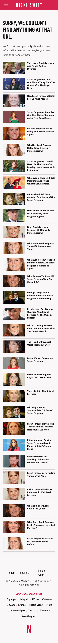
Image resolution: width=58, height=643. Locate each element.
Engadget (11, 599)
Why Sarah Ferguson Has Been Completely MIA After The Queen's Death (41, 328)
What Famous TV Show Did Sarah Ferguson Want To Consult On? (40, 279)
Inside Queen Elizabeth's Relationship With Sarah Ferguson (39, 492)
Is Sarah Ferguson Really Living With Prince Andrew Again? (40, 131)
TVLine (35, 599)
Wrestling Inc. (29, 616)
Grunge (22, 604)
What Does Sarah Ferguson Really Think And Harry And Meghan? (41, 525)
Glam (12, 604)
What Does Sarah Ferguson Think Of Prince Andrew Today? (40, 246)
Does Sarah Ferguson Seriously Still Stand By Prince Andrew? (38, 230)
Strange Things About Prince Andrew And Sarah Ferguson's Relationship (40, 295)
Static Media (21, 581)
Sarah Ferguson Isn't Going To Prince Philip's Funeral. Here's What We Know (40, 426)
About (12, 572)
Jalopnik (24, 599)
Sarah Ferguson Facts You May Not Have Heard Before (40, 541)
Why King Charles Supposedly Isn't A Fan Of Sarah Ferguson (40, 410)
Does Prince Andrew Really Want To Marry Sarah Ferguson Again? (40, 213)
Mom (49, 604)
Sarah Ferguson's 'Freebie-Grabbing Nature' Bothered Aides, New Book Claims (40, 115)
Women (43, 610)
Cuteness (47, 599)
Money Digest (17, 610)
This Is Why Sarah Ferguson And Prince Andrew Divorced (40, 66)
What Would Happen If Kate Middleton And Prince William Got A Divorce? (41, 181)
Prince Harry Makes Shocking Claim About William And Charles (38, 459)
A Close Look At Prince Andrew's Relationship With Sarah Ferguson (41, 197)
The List (32, 610)
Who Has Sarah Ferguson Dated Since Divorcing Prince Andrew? (39, 148)
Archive (24, 572)
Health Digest (36, 604)
